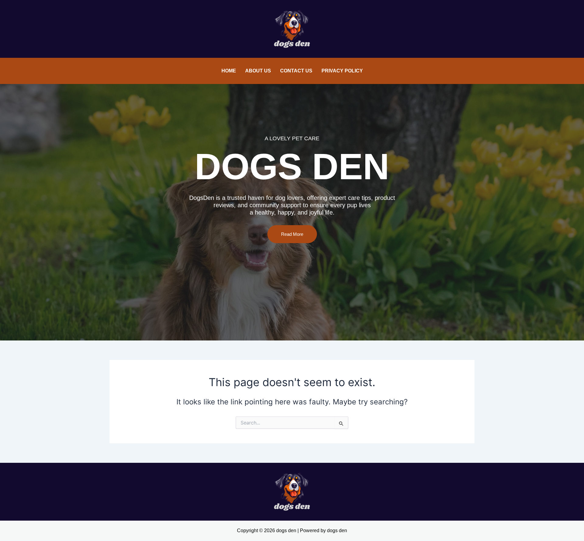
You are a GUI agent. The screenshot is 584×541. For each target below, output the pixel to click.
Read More (292, 234)
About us (258, 70)
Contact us (296, 70)
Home (228, 70)
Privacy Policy (342, 70)
